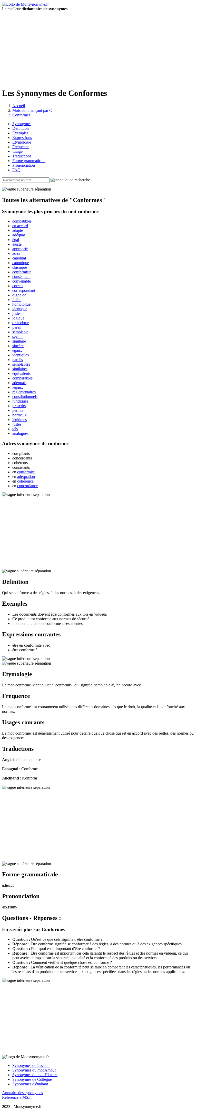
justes (16, 424)
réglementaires (24, 392)
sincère (18, 346)
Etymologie (21, 142)
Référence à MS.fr (17, 1097)
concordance (27, 486)
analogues (20, 433)
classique (19, 267)
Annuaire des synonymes (22, 1092)
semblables (21, 364)
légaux (17, 387)
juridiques (20, 401)
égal (15, 239)
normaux (19, 415)
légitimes (19, 419)
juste (16, 313)
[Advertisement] (98, 47)
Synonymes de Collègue (32, 1079)
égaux (17, 350)
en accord (20, 226)
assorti (17, 253)
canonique (20, 263)
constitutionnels (24, 396)
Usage (17, 151)
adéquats (19, 383)
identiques (20, 355)
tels (15, 429)
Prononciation (23, 165)
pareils (17, 359)
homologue (21, 304)
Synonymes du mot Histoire (34, 1075)
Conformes (21, 115)
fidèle (16, 299)
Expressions (22, 137)
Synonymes (21, 124)
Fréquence (20, 147)
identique (19, 309)
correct (17, 286)
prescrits (19, 406)
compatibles (22, 221)
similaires (19, 369)
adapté (17, 230)
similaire (19, 341)
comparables (22, 378)
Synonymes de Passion (31, 1065)
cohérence (25, 481)
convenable (21, 281)
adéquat (18, 235)
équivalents (21, 373)
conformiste (21, 272)
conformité (26, 472)
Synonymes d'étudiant (30, 1084)
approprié (20, 249)
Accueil (18, 106)
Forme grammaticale (28, 160)
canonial (19, 258)
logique (18, 318)
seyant (17, 336)
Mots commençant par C (32, 110)
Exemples (20, 133)
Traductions (21, 156)
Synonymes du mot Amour (34, 1070)
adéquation (26, 476)
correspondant (23, 290)
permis (17, 410)
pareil (16, 327)
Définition (20, 128)
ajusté (17, 244)
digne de (19, 295)
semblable (20, 332)
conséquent (21, 276)
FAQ (16, 170)
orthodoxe (20, 323)
